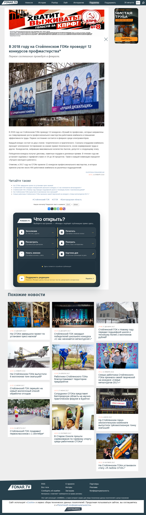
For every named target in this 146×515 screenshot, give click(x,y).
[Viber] (64, 209)
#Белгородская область (71, 199)
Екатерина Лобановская (95, 172)
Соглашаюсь (74, 508)
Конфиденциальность (99, 490)
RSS (43, 484)
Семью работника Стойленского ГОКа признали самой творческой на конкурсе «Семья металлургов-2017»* (51, 194)
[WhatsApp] (55, 209)
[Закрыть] (106, 39)
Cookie (30, 502)
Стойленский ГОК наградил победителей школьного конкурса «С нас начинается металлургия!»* (47, 188)
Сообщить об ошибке (50, 490)
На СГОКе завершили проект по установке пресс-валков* (33, 186)
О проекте (69, 484)
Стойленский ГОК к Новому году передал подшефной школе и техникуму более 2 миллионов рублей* (49, 190)
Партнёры (94, 484)
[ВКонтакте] (49, 209)
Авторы (68, 487)
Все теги (45, 487)
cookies (61, 498)
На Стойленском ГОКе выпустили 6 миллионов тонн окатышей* (35, 192)
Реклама (93, 487)
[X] (52, 209)
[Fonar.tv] (10, 3)
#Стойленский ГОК (41, 199)
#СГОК (55, 199)
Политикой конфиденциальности (73, 505)
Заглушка (69, 490)
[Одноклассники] (61, 209)
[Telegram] (58, 209)
